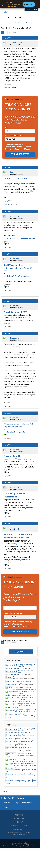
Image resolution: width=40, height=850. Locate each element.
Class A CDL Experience (14, 136)
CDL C (28, 149)
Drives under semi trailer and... (24, 768)
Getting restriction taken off (26, 704)
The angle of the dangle (23, 753)
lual (11, 172)
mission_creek (10, 751)
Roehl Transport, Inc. (13, 265)
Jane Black (18, 782)
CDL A (8, 149)
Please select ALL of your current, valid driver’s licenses (18, 145)
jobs (28, 366)
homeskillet (14, 338)
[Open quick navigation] (35, 23)
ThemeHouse (32, 846)
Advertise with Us (19, 826)
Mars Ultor (18, 711)
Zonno (15, 689)
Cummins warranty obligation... (23, 774)
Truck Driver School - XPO (15, 312)
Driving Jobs (16, 544)
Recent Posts (19, 18)
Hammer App (19, 829)
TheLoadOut (20, 755)
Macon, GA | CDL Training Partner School (18, 178)
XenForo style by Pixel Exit (20, 843)
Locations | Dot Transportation (15, 432)
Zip (6, 127)
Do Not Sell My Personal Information (19, 834)
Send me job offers (20, 154)
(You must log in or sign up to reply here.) (14, 640)
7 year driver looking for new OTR (25, 710)
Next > (14, 32)
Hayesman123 (22, 716)
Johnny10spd (21, 705)
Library (19, 822)
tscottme (6, 204)
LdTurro (15, 679)
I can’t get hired (22, 714)
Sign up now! (20, 651)
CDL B (18, 149)
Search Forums (8, 18)
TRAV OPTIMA (16, 42)
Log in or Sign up (31, 9)
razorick (16, 776)
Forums (6, 12)
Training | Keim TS (12, 456)
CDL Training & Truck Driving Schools (17, 276)
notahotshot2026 (10, 685)
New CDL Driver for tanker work (24, 763)
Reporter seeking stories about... (25, 780)
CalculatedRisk (10, 668)
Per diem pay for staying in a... (22, 687)
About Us (19, 815)
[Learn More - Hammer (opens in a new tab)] (20, 4)
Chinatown (7, 87)
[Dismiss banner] (37, 4)
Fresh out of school (19, 677)
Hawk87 (16, 765)
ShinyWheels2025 (11, 701)
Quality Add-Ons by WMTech (20, 844)
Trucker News (19, 819)
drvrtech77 (18, 770)
